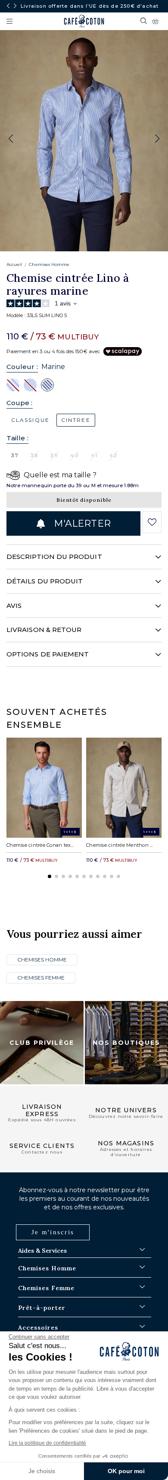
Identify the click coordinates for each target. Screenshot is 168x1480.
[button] (157, 138)
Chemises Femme (41, 977)
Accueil (14, 264)
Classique (30, 420)
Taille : (17, 438)
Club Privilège (41, 1043)
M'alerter (81, 523)
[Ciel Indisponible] (12, 384)
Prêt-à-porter (41, 1308)
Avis (14, 605)
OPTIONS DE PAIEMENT (47, 654)
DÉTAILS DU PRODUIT (44, 581)
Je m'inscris (52, 1232)
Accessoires (38, 1327)
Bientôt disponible (84, 500)
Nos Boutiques (126, 1043)
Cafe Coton (84, 21)
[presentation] (8, 6)
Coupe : (19, 403)
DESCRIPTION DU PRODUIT (54, 556)
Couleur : (22, 367)
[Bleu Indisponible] (30, 384)
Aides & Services (42, 1250)
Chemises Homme (49, 264)
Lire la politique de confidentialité (47, 1443)
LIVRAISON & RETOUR (43, 630)
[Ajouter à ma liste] (152, 522)
